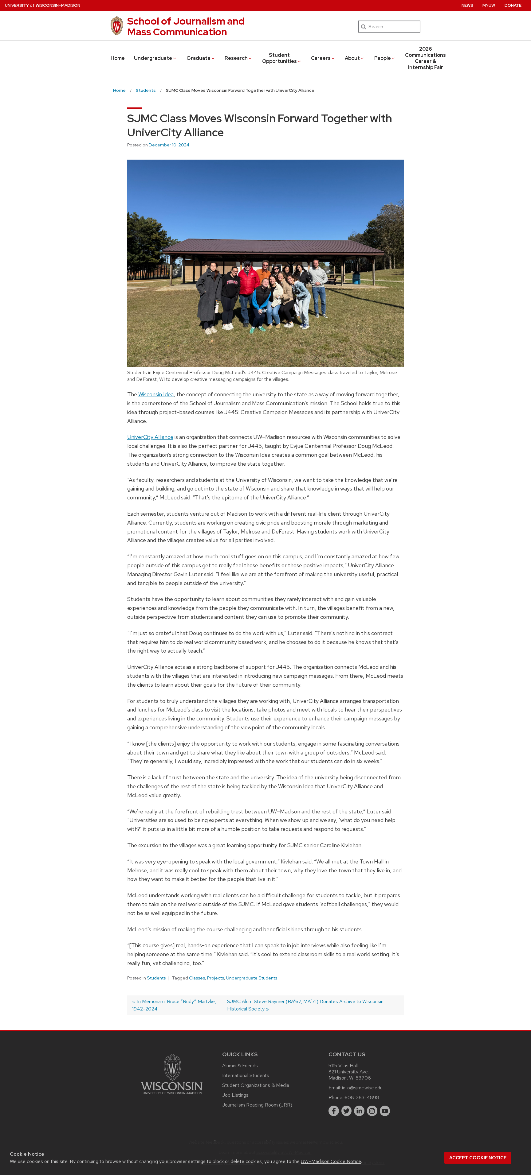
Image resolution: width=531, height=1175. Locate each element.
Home (118, 58)
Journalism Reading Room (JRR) (257, 1105)
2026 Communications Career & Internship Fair (425, 58)
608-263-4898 (361, 1097)
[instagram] (372, 1111)
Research (236, 58)
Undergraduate (153, 58)
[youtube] (385, 1111)
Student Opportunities (279, 58)
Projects (215, 978)
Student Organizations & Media (255, 1085)
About (352, 58)
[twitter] (346, 1111)
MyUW (488, 5)
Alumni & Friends (240, 1065)
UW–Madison (42, 5)
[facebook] (333, 1111)
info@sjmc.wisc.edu (362, 1087)
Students (156, 978)
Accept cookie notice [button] (477, 1158)
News (467, 5)
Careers (321, 58)
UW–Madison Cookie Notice (331, 1161)
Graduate (198, 58)
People (382, 58)
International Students (245, 1075)
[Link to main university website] (172, 1095)
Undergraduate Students (251, 978)
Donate (513, 5)
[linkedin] (359, 1111)
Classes (197, 978)
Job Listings (235, 1095)
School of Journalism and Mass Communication (186, 26)
